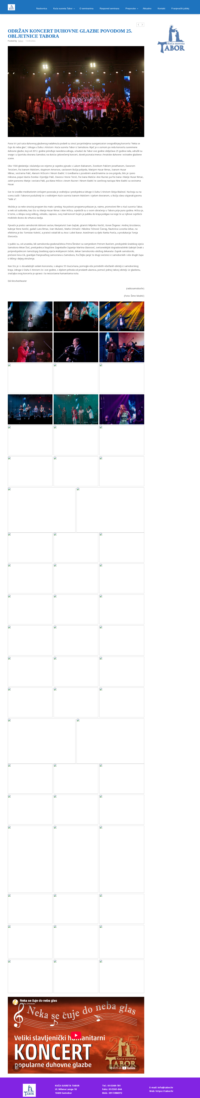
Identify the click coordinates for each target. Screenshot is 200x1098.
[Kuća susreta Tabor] (11, 7)
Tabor (20, 41)
